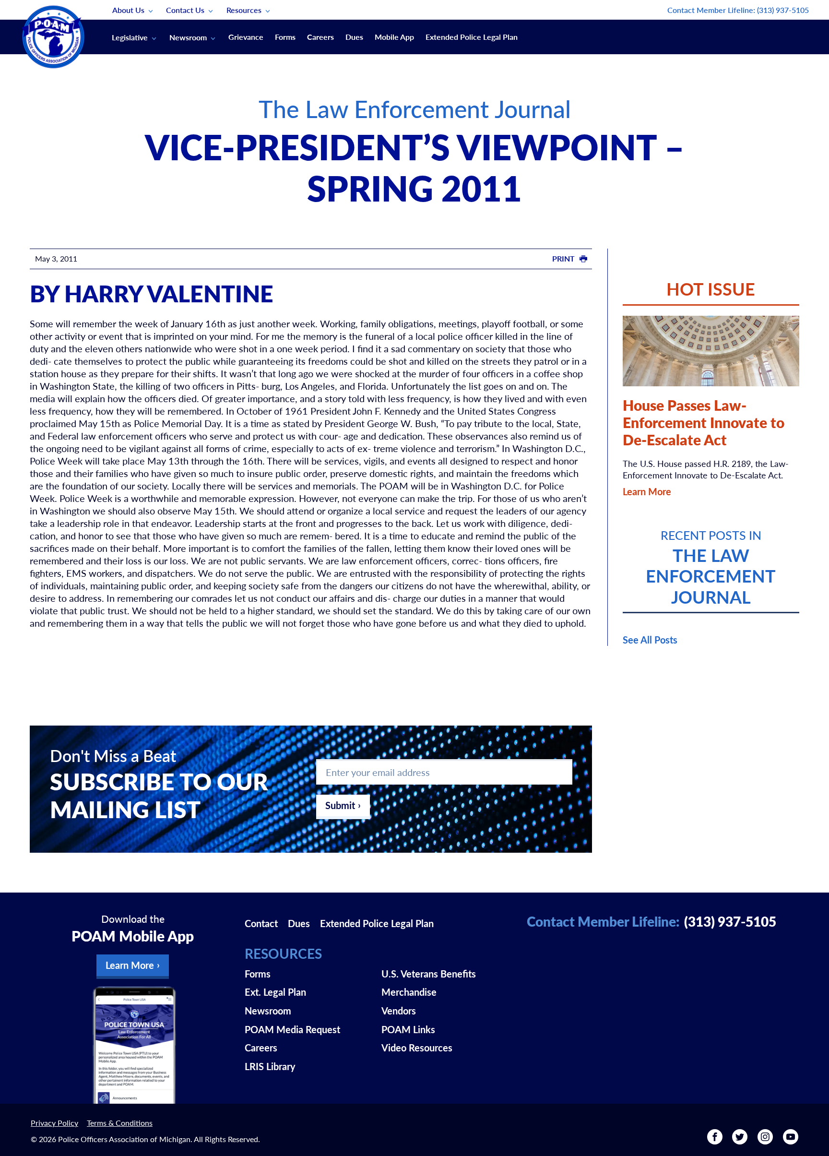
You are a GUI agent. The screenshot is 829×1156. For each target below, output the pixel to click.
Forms (285, 36)
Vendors (398, 1010)
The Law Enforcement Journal (415, 108)
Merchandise (409, 992)
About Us (128, 9)
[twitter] (739, 1140)
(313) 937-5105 (783, 9)
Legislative (130, 37)
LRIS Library (270, 1066)
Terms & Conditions (120, 1122)
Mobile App (394, 36)
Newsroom (188, 37)
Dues (354, 36)
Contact (261, 923)
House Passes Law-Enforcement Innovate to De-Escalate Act (703, 422)
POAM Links (408, 1029)
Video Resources (416, 1047)
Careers (320, 36)
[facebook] (714, 1140)
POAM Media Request (292, 1029)
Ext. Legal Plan (275, 992)
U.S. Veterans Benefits (428, 973)
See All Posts (650, 639)
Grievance (245, 36)
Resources (243, 9)
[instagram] (765, 1140)
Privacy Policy (54, 1122)
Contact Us (185, 9)
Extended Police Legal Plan (472, 36)
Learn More (647, 491)
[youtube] (790, 1140)
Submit (340, 805)
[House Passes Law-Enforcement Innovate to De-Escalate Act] (711, 351)
